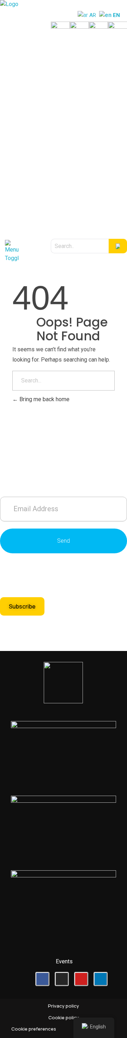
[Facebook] (42, 979)
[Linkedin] (100, 979)
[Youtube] (81, 979)
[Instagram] (62, 979)
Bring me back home (43, 399)
